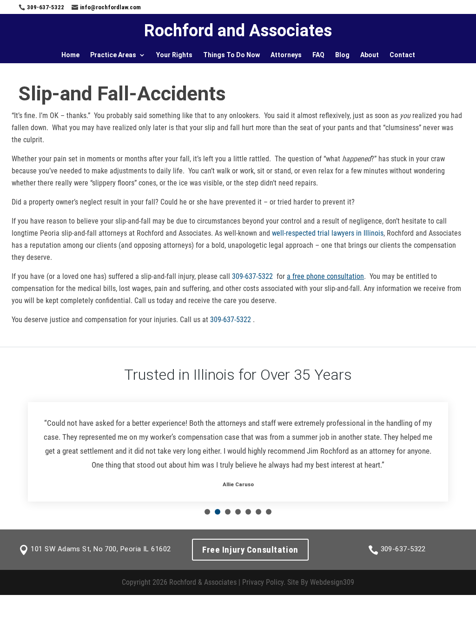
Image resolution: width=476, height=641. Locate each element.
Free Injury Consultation (250, 549)
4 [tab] (238, 512)
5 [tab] (248, 512)
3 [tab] (228, 512)
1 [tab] (207, 512)
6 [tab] (258, 512)
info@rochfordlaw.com (110, 7)
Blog (342, 55)
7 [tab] (268, 512)
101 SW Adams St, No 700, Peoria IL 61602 (101, 549)
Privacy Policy (263, 582)
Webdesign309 (332, 582)
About (369, 55)
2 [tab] (217, 512)
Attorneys (286, 55)
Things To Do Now (231, 55)
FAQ (318, 55)
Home (70, 55)
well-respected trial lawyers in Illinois (327, 233)
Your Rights (174, 55)
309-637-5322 (45, 7)
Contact (402, 55)
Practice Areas (113, 55)
